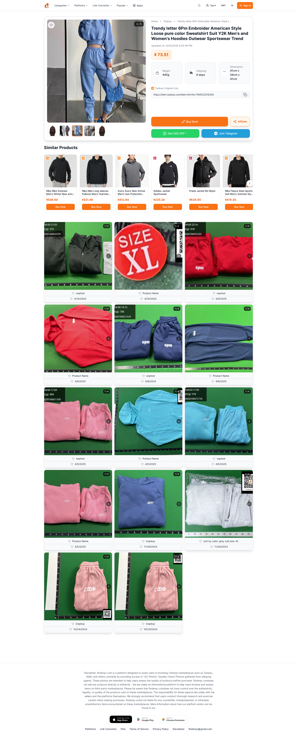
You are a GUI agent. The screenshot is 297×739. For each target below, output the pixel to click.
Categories (60, 5)
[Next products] (249, 183)
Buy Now (61, 206)
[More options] (232, 5)
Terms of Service (139, 728)
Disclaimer (178, 728)
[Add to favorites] (51, 25)
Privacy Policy (161, 728)
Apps (140, 5)
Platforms (79, 5)
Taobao (167, 21)
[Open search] (199, 5)
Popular (121, 5)
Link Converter (101, 5)
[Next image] (108, 256)
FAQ (123, 728)
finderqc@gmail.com (200, 728)
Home (154, 21)
